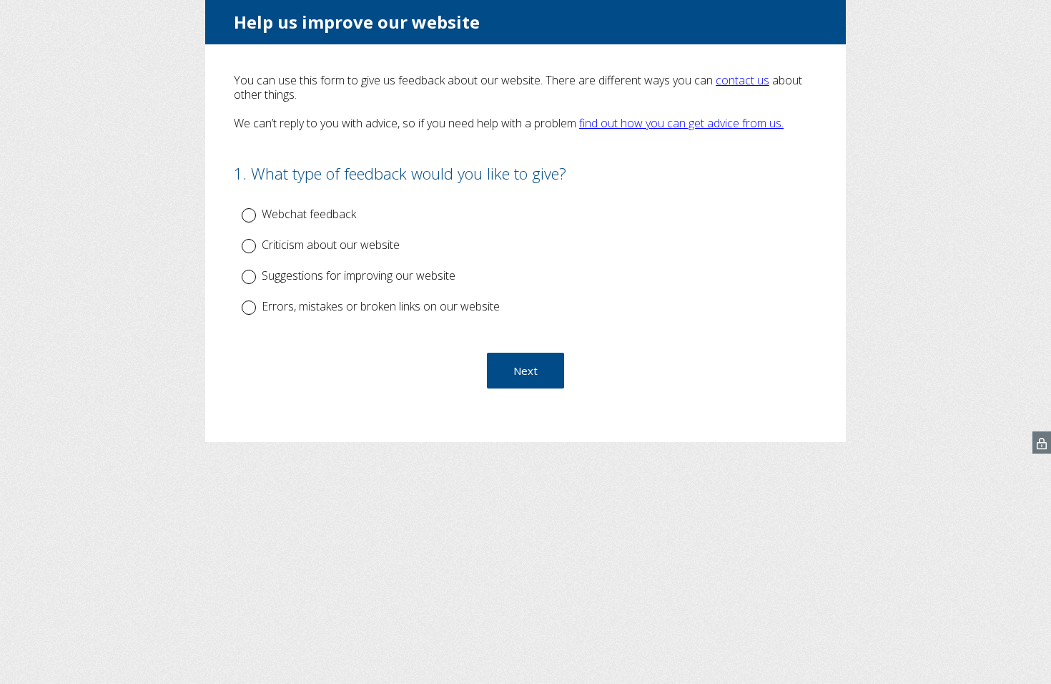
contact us (742, 80)
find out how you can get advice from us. (681, 123)
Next (525, 370)
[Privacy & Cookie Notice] (1041, 442)
